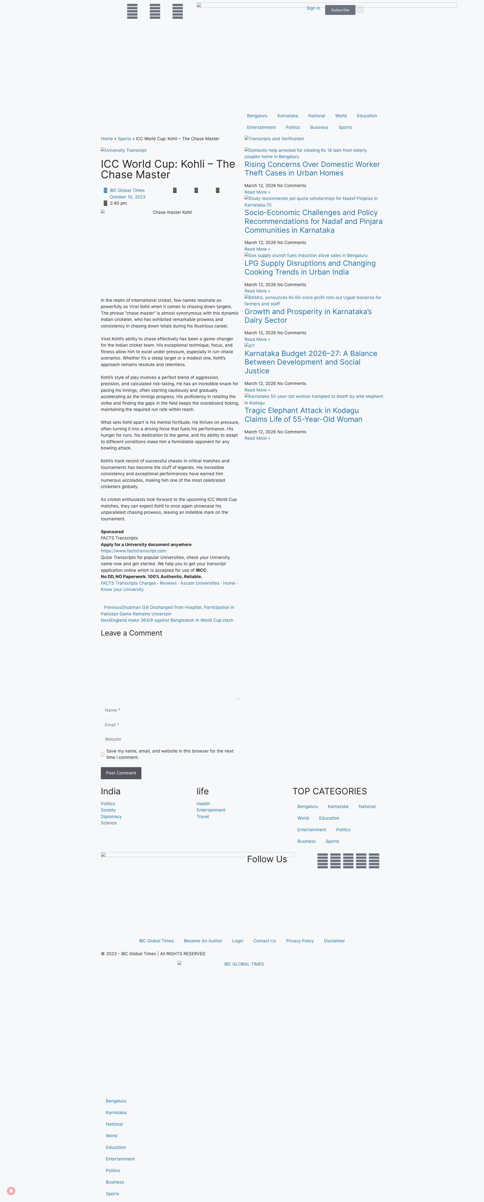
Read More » (257, 192)
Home (107, 138)
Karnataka (288, 115)
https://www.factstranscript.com (133, 550)
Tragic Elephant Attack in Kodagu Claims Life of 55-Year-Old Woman (303, 415)
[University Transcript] (123, 150)
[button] (359, 9)
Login (237, 940)
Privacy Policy (300, 940)
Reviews (168, 583)
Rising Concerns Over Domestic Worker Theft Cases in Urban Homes (312, 168)
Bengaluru (257, 115)
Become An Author (203, 940)
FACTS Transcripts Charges (128, 583)
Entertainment (261, 127)
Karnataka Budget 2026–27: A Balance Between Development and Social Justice (311, 362)
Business (319, 127)
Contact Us (264, 940)
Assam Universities (199, 583)
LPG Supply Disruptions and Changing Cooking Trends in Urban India (310, 267)
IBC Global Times (156, 940)
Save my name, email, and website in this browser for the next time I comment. (169, 754)
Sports (345, 127)
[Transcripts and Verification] (274, 138)
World (341, 115)
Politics (293, 127)
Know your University (122, 589)
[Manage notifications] (11, 1191)
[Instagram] (374, 861)
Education (367, 115)
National (316, 115)
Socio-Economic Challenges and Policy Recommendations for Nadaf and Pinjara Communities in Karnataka (314, 221)
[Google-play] (361, 861)
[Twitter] (335, 861)
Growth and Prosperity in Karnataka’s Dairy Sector (308, 316)
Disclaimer (334, 940)
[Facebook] (322, 861)
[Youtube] (348, 861)
